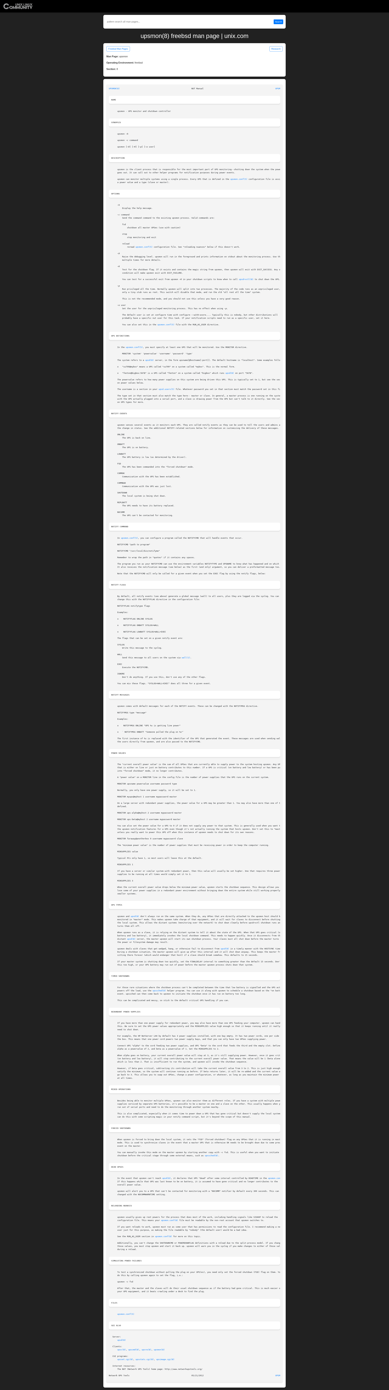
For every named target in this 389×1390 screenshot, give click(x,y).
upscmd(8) (133, 1350)
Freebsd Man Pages (118, 49)
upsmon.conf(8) (169, 1220)
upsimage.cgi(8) (165, 1359)
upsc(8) (121, 1350)
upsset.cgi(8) (125, 1359)
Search (278, 22)
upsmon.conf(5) (238, 179)
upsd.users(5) (166, 389)
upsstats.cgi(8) (145, 1359)
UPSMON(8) (114, 88)
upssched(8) (159, 990)
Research (276, 49)
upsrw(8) (146, 1350)
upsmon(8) (159, 1350)
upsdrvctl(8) (246, 279)
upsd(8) (149, 360)
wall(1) (186, 657)
